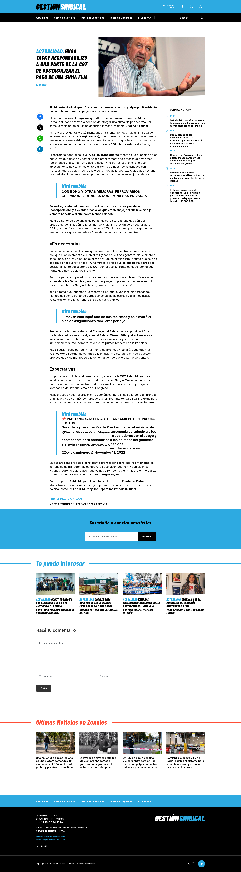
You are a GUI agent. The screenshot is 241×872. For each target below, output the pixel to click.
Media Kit (42, 846)
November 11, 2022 (109, 452)
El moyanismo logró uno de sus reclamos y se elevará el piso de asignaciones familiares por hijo (106, 319)
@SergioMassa (74, 432)
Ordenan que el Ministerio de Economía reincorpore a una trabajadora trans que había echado (185, 606)
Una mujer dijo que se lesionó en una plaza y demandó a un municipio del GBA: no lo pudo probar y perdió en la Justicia (54, 762)
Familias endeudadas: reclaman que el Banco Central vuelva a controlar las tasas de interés (187, 176)
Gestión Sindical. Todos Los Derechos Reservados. (74, 864)
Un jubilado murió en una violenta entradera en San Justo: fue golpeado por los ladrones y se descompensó (140, 762)
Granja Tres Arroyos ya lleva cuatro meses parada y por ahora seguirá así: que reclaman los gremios (186, 159)
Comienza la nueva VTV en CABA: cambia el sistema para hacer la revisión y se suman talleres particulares (185, 762)
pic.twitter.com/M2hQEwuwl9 (86, 445)
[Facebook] (182, 6)
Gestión (61, 6)
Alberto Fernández (60, 504)
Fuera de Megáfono (121, 17)
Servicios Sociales (64, 17)
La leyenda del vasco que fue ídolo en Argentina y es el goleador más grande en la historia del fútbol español (97, 762)
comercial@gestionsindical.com (50, 836)
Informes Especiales (92, 17)
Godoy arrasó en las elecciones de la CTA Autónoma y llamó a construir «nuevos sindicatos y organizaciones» (186, 140)
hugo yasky (81, 504)
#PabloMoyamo (99, 432)
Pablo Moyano (99, 504)
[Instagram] (200, 6)
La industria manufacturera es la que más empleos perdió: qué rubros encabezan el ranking (187, 123)
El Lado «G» (145, 17)
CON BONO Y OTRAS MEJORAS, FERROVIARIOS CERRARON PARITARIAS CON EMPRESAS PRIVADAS (104, 194)
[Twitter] (191, 6)
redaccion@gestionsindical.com (50, 840)
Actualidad (42, 17)
